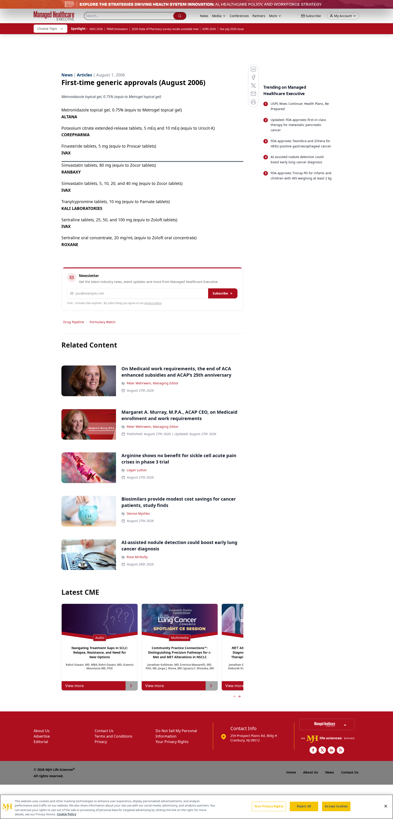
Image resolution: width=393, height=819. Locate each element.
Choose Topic (47, 28)
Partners (258, 16)
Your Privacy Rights (172, 741)
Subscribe (220, 293)
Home (291, 772)
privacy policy (152, 303)
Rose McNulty (137, 557)
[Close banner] (387, 6)
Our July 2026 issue (232, 29)
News (204, 16)
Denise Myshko (138, 513)
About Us (42, 730)
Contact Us (104, 730)
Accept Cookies (336, 806)
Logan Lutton (137, 470)
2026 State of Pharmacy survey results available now (165, 29)
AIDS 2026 (96, 29)
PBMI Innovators (117, 29)
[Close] (386, 806)
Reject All (304, 806)
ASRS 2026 (209, 29)
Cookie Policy (66, 814)
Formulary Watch (103, 322)
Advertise (42, 736)
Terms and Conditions (113, 736)
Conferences (239, 16)
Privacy (101, 741)
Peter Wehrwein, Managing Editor (153, 383)
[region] (196, 806)
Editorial (41, 741)
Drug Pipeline (73, 322)
